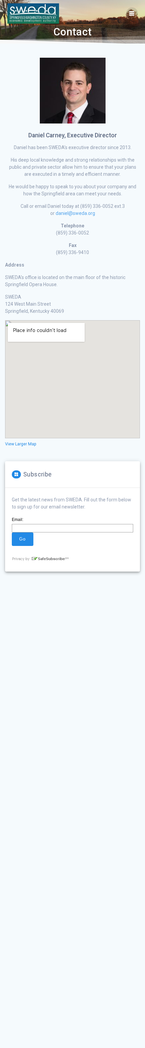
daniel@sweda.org (75, 213)
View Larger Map (20, 444)
